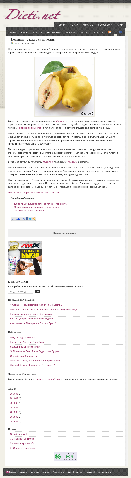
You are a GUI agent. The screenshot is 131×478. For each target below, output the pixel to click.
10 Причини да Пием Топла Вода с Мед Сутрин (34, 351)
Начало (61, 25)
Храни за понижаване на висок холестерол (36, 207)
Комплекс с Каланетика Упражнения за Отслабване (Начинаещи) (43, 309)
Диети (12, 32)
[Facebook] (121, 32)
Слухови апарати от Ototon (24, 443)
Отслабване (54, 32)
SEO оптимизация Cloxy (22, 448)
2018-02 (14, 417)
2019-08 (14, 393)
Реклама (88, 25)
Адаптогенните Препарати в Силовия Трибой (33, 323)
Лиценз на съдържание (82, 472)
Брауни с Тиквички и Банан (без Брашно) (31, 314)
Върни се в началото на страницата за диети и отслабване (33, 472)
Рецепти (70, 32)
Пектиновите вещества (29, 128)
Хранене (98, 32)
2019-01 (14, 407)
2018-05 (14, 412)
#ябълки (55, 192)
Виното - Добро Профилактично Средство (31, 318)
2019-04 (14, 398)
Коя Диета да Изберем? (22, 337)
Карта (120, 25)
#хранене (45, 192)
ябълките (60, 121)
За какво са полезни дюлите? (29, 210)
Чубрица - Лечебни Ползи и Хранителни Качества (36, 305)
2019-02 (14, 403)
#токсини (35, 192)
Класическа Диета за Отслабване (27, 342)
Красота (37, 32)
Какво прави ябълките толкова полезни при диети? (40, 203)
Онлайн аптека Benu (20, 434)
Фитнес (85, 32)
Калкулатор (105, 25)
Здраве (24, 32)
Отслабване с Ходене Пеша (24, 356)
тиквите (72, 162)
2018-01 (14, 421)
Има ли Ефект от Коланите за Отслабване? (32, 365)
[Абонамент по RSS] (110, 32)
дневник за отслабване (48, 379)
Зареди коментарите (64, 233)
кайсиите (48, 162)
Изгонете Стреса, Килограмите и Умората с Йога (35, 360)
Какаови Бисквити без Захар (25, 346)
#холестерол (23, 192)
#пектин (12, 192)
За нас (74, 25)
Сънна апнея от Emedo (22, 438)
